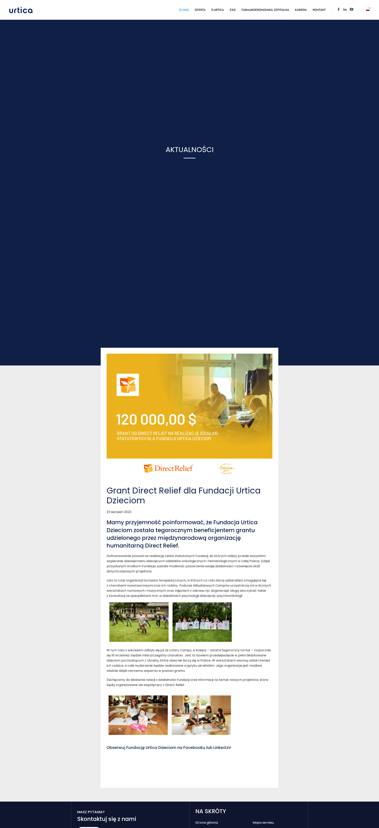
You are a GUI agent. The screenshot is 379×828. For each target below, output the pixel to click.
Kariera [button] (301, 10)
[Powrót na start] (21, 10)
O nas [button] (184, 10)
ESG (233, 10)
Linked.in (221, 747)
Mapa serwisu (263, 822)
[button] (367, 10)
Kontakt (319, 10)
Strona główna (206, 822)
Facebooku (194, 747)
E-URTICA (217, 10)
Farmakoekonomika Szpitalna (265, 10)
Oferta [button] (200, 10)
